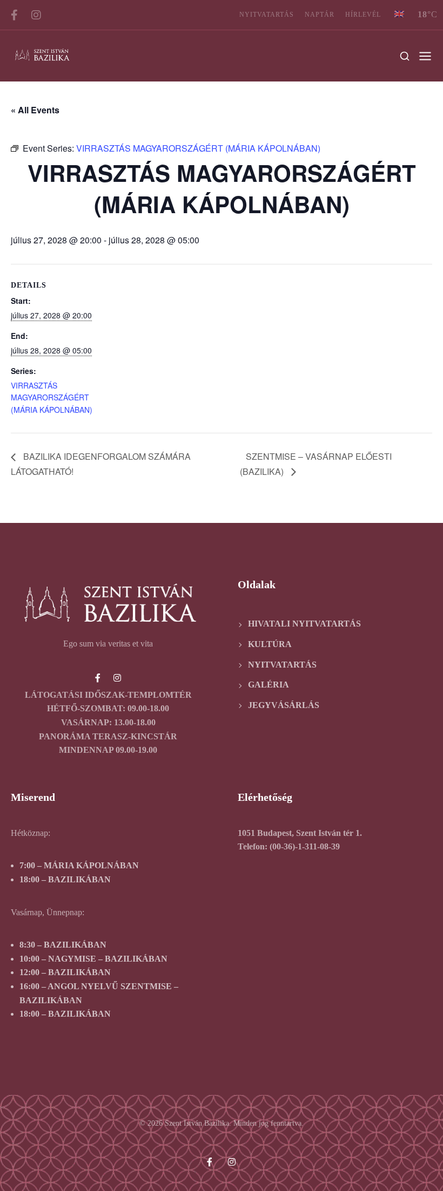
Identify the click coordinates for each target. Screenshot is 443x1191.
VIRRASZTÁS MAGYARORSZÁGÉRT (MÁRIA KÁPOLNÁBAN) (51, 397)
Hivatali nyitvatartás (304, 623)
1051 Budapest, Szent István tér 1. (300, 833)
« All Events (35, 110)
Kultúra (270, 644)
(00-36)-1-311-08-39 (305, 846)
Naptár (319, 14)
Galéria (268, 684)
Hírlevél (363, 14)
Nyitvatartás (266, 14)
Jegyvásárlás (283, 705)
